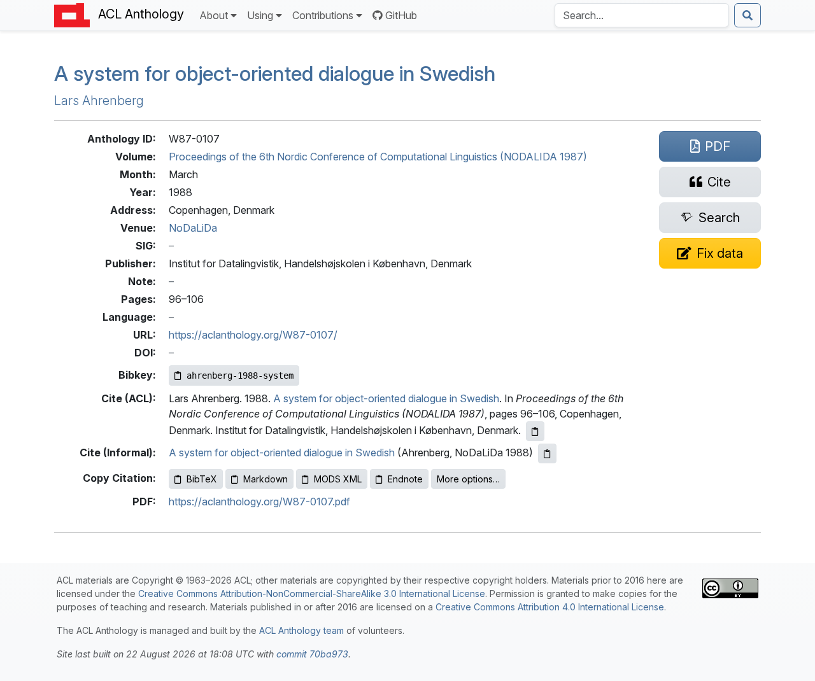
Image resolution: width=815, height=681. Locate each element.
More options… (468, 479)
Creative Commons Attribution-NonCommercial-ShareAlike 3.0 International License (311, 593)
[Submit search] (747, 15)
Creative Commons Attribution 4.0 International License (550, 606)
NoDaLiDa (193, 227)
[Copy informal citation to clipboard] (547, 453)
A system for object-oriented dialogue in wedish (274, 73)
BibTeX (202, 479)
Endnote (405, 479)
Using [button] (260, 15)
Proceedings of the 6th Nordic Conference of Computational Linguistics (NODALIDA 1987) (378, 156)
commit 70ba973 (312, 654)
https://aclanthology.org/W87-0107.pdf (259, 501)
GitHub (401, 15)
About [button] (213, 15)
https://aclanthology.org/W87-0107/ (253, 334)
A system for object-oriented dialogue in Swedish (386, 398)
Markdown (265, 479)
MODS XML (338, 479)
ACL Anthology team (301, 630)
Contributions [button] (322, 15)
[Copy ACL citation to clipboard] (535, 431)
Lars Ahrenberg (99, 100)
